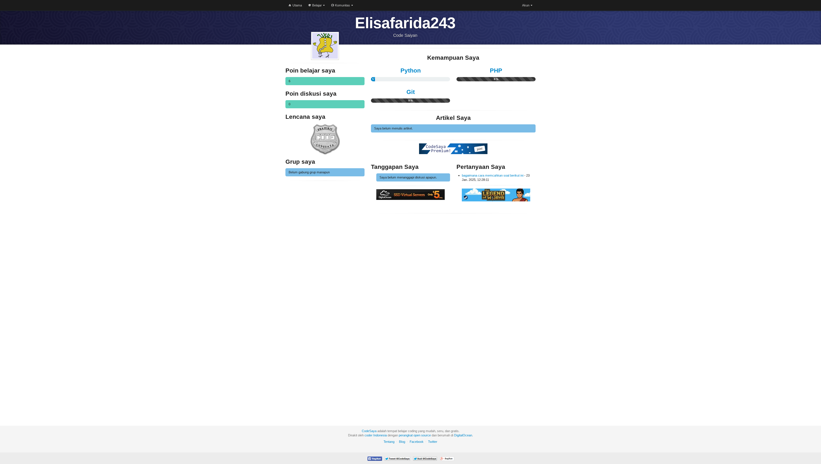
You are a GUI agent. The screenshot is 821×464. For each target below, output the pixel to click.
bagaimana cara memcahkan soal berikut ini (492, 175)
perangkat (406, 435)
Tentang (389, 441)
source (426, 435)
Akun (526, 5)
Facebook (417, 441)
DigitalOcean (463, 435)
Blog (402, 441)
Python (410, 70)
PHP (496, 70)
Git (410, 92)
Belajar (317, 5)
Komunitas (342, 5)
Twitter (432, 441)
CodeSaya (369, 431)
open (416, 435)
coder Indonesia (376, 435)
